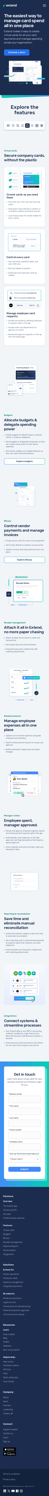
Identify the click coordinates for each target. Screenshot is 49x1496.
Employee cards (10, 1278)
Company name (15, 1142)
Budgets (7, 1234)
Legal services (9, 1302)
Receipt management (12, 1242)
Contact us (8, 1433)
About (6, 1397)
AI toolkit (7, 1214)
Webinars (7, 1346)
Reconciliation (9, 1250)
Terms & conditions (11, 1474)
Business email (15, 1094)
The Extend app (10, 1206)
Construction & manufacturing (16, 1306)
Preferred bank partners (13, 1218)
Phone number (14, 1130)
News (5, 1401)
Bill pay (6, 1238)
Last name (13, 1118)
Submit (24, 1169)
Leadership (8, 1409)
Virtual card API (10, 1210)
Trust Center (8, 1381)
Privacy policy (9, 1479)
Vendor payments (11, 1274)
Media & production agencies (16, 1310)
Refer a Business (10, 1377)
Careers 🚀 (8, 1413)
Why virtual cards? (11, 1350)
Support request (10, 1429)
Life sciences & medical (13, 1314)
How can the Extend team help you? (23, 1154)
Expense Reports (10, 1246)
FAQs (5, 1373)
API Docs (7, 1369)
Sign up (6, 1441)
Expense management (13, 1282)
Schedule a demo (11, 1365)
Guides (6, 1342)
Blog (5, 1338)
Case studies (9, 1334)
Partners (7, 1405)
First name (13, 1106)
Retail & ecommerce (12, 1298)
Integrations (8, 1254)
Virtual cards (8, 1230)
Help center (8, 1361)
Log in (5, 1437)
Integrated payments (12, 1286)
